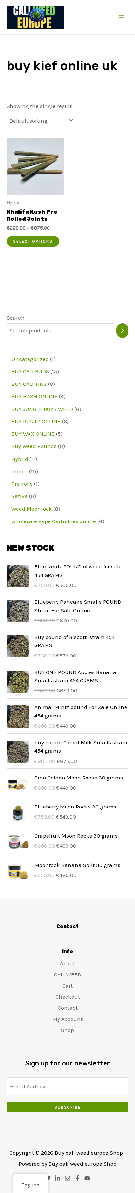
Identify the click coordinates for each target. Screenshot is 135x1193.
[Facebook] (77, 1178)
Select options (33, 241)
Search (16, 317)
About (67, 963)
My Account (67, 1019)
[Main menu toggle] (121, 17)
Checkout (67, 996)
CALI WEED (67, 974)
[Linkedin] (58, 1178)
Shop (67, 1030)
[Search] (122, 330)
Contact (68, 1007)
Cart (67, 985)
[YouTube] (87, 1178)
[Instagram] (67, 1178)
